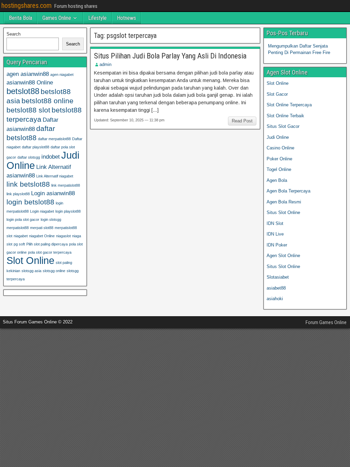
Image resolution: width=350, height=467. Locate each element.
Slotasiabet (278, 277)
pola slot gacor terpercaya (49, 252)
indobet (50, 157)
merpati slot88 (41, 228)
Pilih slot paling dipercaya (47, 244)
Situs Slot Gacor (283, 126)
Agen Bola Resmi (284, 201)
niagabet (21, 236)
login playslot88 (68, 211)
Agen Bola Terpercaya (288, 191)
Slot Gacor (277, 94)
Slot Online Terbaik (285, 115)
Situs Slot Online (283, 212)
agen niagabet (61, 74)
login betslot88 (30, 202)
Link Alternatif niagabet (54, 176)
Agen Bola (277, 180)
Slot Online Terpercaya (289, 104)
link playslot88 (18, 194)
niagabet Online (42, 236)
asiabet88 (276, 288)
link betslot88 (28, 184)
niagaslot (63, 236)
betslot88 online (47, 101)
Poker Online (279, 158)
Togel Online (279, 169)
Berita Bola (20, 18)
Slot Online (30, 260)
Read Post (242, 120)
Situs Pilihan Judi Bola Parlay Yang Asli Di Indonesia (170, 56)
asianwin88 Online (29, 82)
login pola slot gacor (22, 219)
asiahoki (275, 298)
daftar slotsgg (28, 157)
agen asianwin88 (27, 74)
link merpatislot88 (65, 185)
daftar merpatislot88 (54, 139)
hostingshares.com (26, 5)
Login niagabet (42, 211)
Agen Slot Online (283, 255)
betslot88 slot (28, 110)
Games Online (56, 18)
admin (105, 64)
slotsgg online (54, 271)
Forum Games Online (326, 322)
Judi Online (278, 137)
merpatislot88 (17, 228)
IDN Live (275, 234)
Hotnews (126, 18)
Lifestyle (97, 18)
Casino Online (280, 147)
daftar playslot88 (35, 147)
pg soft (19, 244)
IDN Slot (275, 223)
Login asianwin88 (53, 193)
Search (13, 34)
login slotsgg (51, 219)
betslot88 (22, 91)
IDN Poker (277, 245)
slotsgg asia (31, 271)
